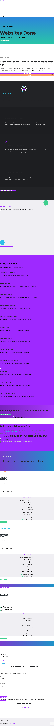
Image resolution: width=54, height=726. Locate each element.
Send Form (4, 697)
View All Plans (5, 40)
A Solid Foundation (6, 246)
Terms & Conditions (25, 707)
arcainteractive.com (3, 700)
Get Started (5, 13)
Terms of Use (25, 709)
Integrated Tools (5, 206)
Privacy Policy (25, 710)
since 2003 (50, 432)
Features (4, 6)
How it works (5, 5)
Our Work (4, 10)
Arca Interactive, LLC (13, 723)
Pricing (4, 8)
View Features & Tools (7, 190)
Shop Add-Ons (5, 414)
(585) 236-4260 (3, 659)
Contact (4, 12)
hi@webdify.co (3, 660)
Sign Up (3, 522)
